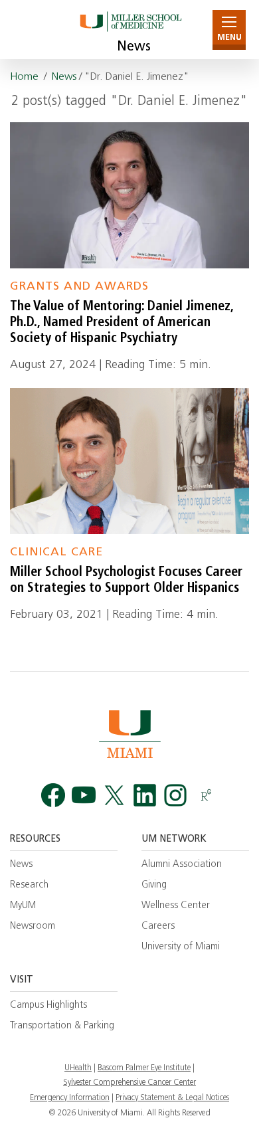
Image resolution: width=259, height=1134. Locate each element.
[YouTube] (83, 795)
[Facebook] (53, 795)
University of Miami (180, 947)
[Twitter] (114, 795)
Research (29, 885)
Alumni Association (181, 865)
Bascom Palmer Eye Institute (144, 1068)
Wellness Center (175, 906)
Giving (154, 885)
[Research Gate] (206, 795)
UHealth (78, 1068)
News (134, 47)
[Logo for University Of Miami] (129, 733)
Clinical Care (56, 552)
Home (24, 77)
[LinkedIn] (145, 795)
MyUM (23, 906)
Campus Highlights (48, 1005)
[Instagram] (175, 795)
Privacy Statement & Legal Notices (172, 1098)
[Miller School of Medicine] (130, 29)
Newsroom (32, 926)
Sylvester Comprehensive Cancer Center (129, 1083)
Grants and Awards (79, 286)
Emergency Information (70, 1098)
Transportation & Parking (62, 1026)
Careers (158, 926)
